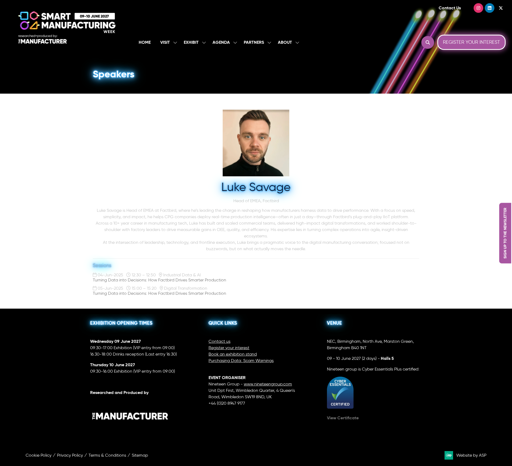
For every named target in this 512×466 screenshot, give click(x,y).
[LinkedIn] (489, 8)
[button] (427, 42)
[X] (501, 8)
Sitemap (140, 455)
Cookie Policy (38, 455)
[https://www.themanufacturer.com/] (130, 430)
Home (145, 42)
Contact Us (450, 8)
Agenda (221, 42)
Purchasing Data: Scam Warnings (241, 360)
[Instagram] (478, 8)
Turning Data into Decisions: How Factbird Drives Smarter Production (159, 279)
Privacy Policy (70, 455)
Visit (165, 42)
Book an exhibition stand (233, 354)
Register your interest (229, 347)
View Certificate (343, 418)
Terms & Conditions (107, 455)
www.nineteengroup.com (268, 384)
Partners (254, 42)
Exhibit (191, 42)
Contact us (219, 341)
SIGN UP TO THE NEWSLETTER (505, 233)
